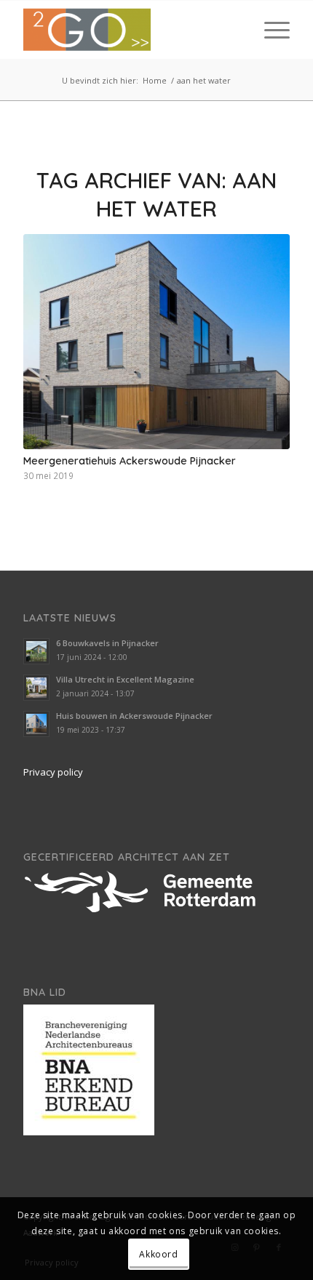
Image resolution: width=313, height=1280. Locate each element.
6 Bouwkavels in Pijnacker (107, 642)
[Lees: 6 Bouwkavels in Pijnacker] (36, 651)
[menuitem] (270, 30)
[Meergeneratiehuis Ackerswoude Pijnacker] (156, 341)
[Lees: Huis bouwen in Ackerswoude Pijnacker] (36, 724)
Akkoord (158, 1254)
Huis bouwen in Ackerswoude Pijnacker (134, 715)
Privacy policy (53, 771)
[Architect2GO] (129, 30)
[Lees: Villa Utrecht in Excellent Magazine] (36, 688)
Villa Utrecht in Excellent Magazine (125, 679)
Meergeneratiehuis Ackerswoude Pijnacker (129, 460)
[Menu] (270, 30)
